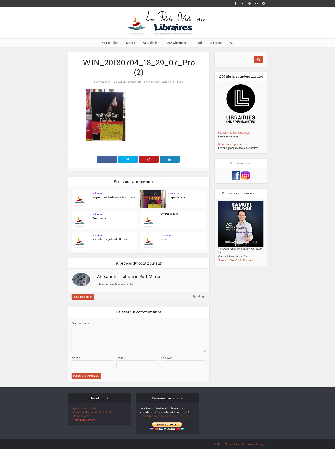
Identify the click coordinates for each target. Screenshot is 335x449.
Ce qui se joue (169, 213)
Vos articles (110, 42)
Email (121, 358)
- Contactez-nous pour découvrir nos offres (164, 416)
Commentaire (80, 323)
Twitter (229, 444)
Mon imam (99, 218)
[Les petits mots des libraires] (167, 23)
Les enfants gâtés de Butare (110, 239)
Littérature (97, 193)
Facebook (218, 444)
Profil (198, 42)
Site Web (167, 358)
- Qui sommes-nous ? (84, 408)
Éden (164, 239)
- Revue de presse (82, 416)
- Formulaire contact (83, 419)
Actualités (150, 42)
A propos (216, 42)
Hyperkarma (176, 197)
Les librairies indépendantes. (234, 132)
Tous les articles (83, 296)
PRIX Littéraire (176, 42)
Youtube (250, 444)
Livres (130, 42)
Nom (76, 358)
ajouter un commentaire (128, 81)
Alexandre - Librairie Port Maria (166, 81)
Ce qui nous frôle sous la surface (113, 197)
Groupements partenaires (232, 144)
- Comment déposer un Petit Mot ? (91, 412)
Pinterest (239, 444)
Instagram (261, 444)
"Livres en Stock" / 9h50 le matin (236, 260)
